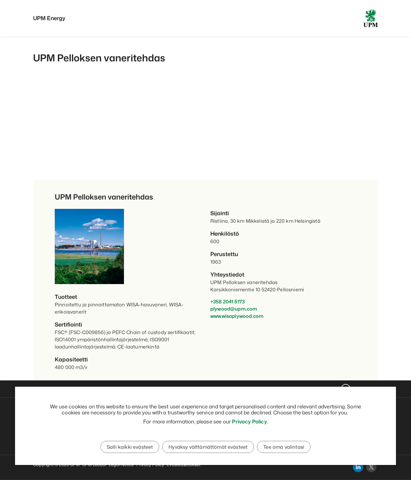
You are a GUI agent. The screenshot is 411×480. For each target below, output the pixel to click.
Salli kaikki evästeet (130, 447)
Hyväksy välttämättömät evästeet (208, 447)
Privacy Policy (249, 421)
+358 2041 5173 (227, 301)
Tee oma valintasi (283, 447)
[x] (371, 467)
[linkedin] (358, 467)
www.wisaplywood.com (237, 316)
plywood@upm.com (233, 308)
